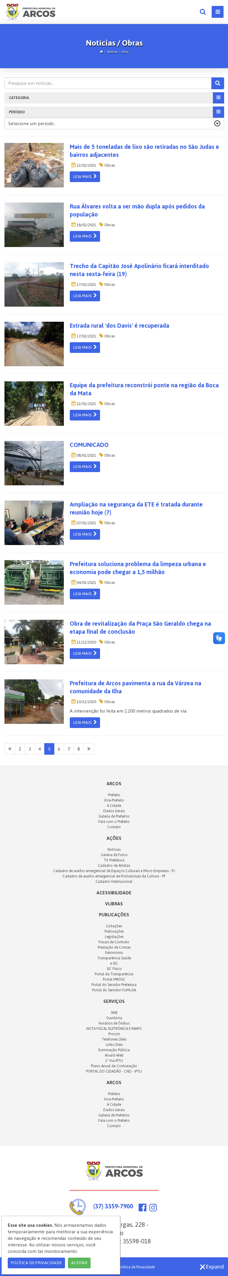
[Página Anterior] (9, 749)
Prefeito (114, 795)
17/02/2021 (86, 285)
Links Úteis (114, 1044)
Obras (125, 52)
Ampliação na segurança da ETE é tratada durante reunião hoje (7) (136, 508)
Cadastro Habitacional (114, 881)
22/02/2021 (86, 165)
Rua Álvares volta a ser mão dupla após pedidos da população (137, 210)
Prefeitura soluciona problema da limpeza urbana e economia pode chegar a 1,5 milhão (138, 568)
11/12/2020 (86, 642)
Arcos (114, 1082)
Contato (114, 827)
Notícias (112, 52)
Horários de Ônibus (114, 1023)
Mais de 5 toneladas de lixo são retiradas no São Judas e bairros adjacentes (144, 150)
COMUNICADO (89, 444)
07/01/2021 (86, 523)
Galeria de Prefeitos (114, 816)
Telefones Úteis (114, 1039)
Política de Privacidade (136, 1267)
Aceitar (79, 1263)
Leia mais (83, 177)
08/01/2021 (86, 455)
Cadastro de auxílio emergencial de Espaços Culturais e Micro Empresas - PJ (114, 870)
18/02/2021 (86, 225)
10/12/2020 (86, 702)
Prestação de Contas (114, 947)
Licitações (114, 926)
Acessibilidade (114, 892)
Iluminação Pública (114, 1050)
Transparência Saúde (114, 958)
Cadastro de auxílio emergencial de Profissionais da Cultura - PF (114, 876)
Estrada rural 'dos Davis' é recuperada (119, 325)
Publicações (114, 914)
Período (17, 112)
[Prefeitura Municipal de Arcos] (30, 11)
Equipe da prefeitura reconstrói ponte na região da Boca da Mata (144, 389)
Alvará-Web (114, 1055)
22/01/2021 (86, 404)
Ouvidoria (114, 1018)
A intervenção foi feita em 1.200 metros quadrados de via (128, 711)
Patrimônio (114, 952)
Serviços (114, 1001)
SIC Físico (114, 968)
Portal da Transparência (114, 974)
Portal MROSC (114, 979)
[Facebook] (142, 1209)
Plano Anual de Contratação (114, 1066)
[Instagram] (153, 1209)
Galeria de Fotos (114, 854)
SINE (114, 1012)
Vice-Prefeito (114, 800)
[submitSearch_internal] (217, 83)
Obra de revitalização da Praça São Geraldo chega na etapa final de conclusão (140, 627)
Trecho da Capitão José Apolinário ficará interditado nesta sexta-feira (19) (139, 270)
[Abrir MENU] (218, 12)
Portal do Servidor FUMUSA (114, 990)
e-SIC (114, 963)
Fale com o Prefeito (114, 821)
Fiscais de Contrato (114, 942)
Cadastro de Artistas (114, 865)
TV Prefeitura (114, 860)
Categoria (19, 97)
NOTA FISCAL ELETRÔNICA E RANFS (114, 1028)
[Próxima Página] (88, 749)
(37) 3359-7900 (113, 1206)
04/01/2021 (86, 583)
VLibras (114, 903)
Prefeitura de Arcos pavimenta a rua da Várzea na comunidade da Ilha (135, 687)
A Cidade (114, 805)
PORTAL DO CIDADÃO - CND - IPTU (114, 1071)
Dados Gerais (114, 811)
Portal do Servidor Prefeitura (114, 984)
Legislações (114, 936)
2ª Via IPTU (114, 1060)
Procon (114, 1034)
